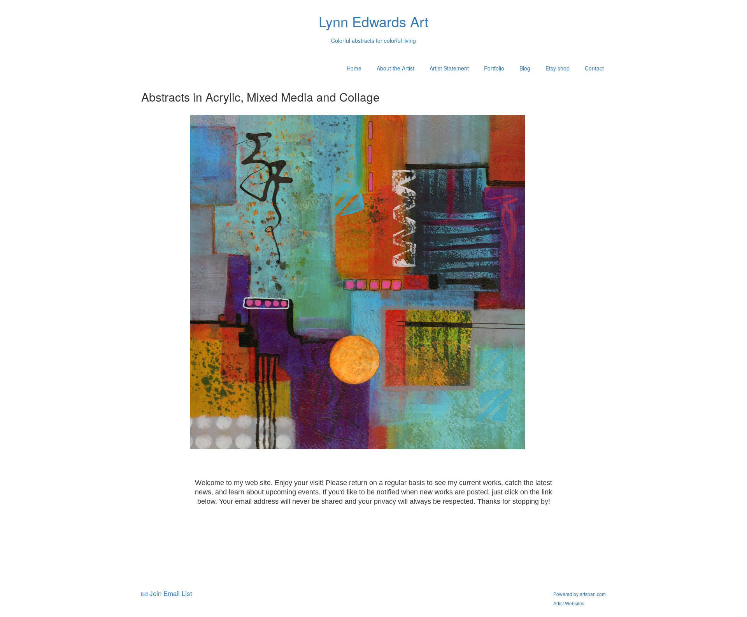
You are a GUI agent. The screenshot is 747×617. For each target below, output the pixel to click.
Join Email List (170, 593)
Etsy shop (557, 68)
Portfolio (494, 68)
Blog (524, 68)
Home (354, 68)
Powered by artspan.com (579, 594)
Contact (594, 68)
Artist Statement (449, 68)
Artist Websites (568, 603)
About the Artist (395, 68)
